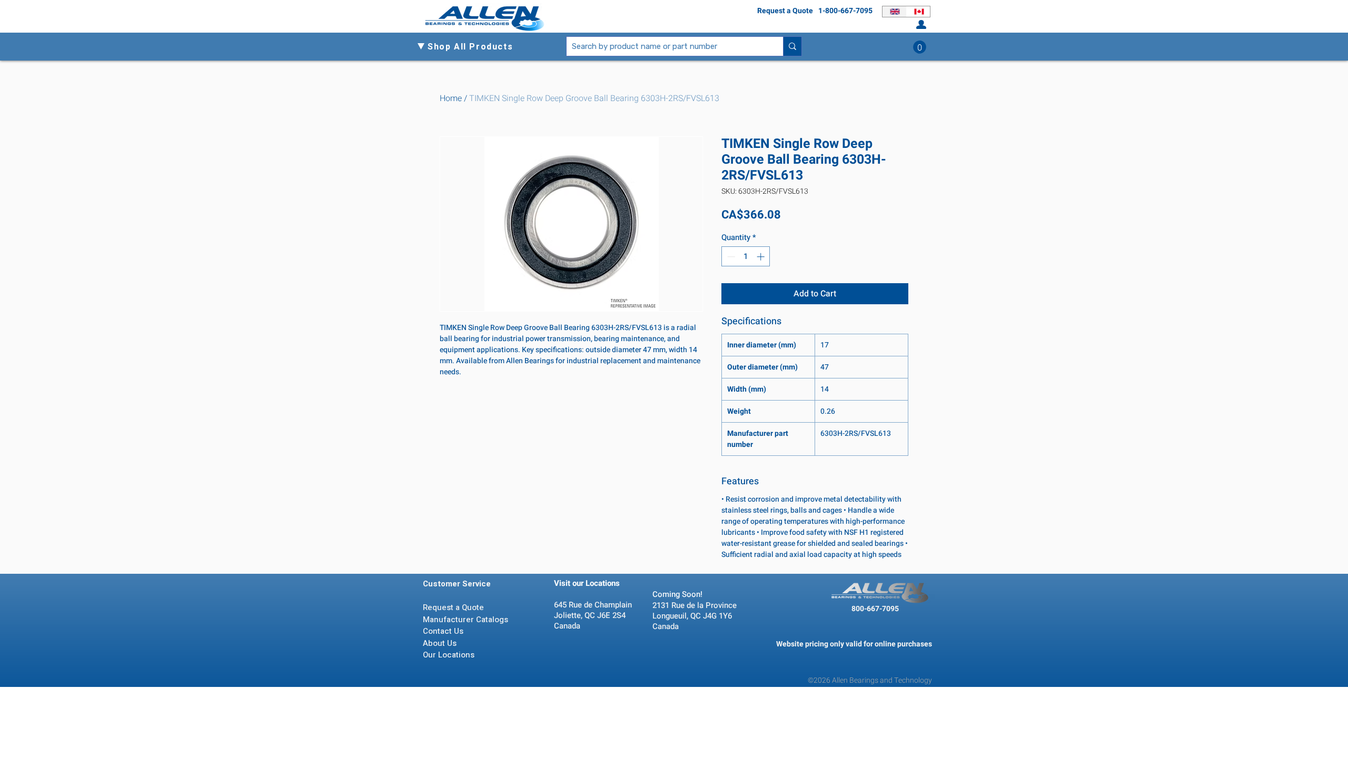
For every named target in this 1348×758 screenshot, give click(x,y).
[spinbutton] (746, 256)
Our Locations (450, 655)
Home (451, 98)
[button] (474, 47)
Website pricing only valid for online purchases (854, 644)
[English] (894, 11)
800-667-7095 (875, 608)
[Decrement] (730, 256)
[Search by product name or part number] (792, 46)
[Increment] (762, 256)
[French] (918, 11)
